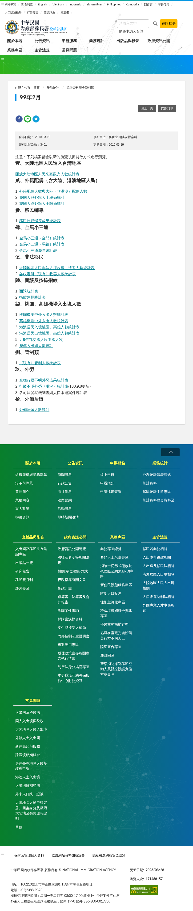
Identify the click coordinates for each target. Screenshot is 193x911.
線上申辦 (107, 475)
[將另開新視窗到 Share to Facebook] (19, 119)
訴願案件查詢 (68, 611)
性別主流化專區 (112, 602)
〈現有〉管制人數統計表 (40, 363)
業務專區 (14, 50)
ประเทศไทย (94, 4)
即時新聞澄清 (68, 517)
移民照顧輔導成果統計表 (40, 221)
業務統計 (96, 41)
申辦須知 (107, 483)
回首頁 (148, 4)
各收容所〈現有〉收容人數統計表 (47, 274)
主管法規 (42, 50)
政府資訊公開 (159, 41)
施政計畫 (65, 588)
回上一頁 (147, 108)
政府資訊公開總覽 (72, 549)
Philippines (114, 4)
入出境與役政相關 (157, 557)
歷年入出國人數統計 (36, 346)
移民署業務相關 (155, 549)
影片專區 (22, 588)
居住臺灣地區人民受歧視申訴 (31, 766)
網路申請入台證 (131, 31)
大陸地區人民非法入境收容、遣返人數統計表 (57, 268)
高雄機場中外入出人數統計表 (43, 321)
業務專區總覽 (110, 549)
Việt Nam (58, 4)
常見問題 (69, 50)
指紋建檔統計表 (32, 297)
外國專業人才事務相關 (158, 608)
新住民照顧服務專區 (116, 585)
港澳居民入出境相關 (158, 574)
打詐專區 (32, 12)
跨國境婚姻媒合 (27, 755)
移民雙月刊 (24, 580)
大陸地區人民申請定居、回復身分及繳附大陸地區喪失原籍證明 (31, 811)
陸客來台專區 (110, 647)
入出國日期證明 (27, 786)
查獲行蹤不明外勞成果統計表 (43, 380)
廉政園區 (107, 655)
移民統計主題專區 (157, 492)
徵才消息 (65, 492)
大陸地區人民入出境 (31, 729)
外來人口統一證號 (29, 794)
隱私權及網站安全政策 (108, 855)
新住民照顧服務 (27, 746)
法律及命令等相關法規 (73, 560)
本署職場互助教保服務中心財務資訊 (73, 678)
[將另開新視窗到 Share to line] (27, 119)
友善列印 (167, 108)
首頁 (36, 87)
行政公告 (65, 483)
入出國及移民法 (27, 712)
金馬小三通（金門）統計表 (41, 238)
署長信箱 (163, 4)
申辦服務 (69, 41)
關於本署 (14, 41)
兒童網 (64, 12)
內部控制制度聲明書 (73, 636)
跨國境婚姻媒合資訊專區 (116, 613)
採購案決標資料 (70, 619)
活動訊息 (65, 509)
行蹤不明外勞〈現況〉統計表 (43, 386)
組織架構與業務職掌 (31, 475)
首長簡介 (22, 492)
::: (2, 4)
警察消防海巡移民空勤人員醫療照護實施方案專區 (116, 669)
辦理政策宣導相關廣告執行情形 (73, 656)
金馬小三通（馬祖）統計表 (41, 244)
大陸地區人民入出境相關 (158, 585)
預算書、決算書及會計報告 (73, 599)
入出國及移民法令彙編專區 (31, 551)
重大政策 (22, 509)
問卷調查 (27, 4)
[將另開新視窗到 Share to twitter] (36, 119)
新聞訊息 (65, 475)
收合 (170, 452)
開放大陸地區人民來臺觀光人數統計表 (47, 174)
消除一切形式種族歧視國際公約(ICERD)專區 (116, 571)
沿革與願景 (24, 483)
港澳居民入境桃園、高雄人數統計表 (49, 327)
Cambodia (132, 4)
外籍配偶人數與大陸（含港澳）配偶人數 (53, 191)
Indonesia (75, 4)
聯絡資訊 (22, 517)
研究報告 (22, 571)
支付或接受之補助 (72, 628)
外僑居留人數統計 (34, 410)
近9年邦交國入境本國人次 (41, 340)
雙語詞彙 (49, 12)
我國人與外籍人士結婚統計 (41, 197)
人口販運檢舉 (13, 12)
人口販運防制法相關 (158, 597)
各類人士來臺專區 (114, 557)
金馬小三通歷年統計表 (38, 251)
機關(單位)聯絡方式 (73, 571)
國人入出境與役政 (29, 721)
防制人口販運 (110, 593)
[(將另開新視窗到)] (144, 890)
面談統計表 (28, 291)
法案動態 (65, 500)
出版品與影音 (128, 41)
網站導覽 (10, 4)
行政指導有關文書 (72, 580)
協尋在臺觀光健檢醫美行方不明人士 (116, 635)
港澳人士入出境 (27, 777)
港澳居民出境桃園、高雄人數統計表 (49, 333)
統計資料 (150, 483)
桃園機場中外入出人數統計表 (43, 315)
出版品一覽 (24, 563)
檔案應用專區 (68, 645)
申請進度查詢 (110, 492)
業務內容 (22, 500)
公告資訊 (42, 41)
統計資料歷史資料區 (80, 87)
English (42, 4)
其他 (18, 827)
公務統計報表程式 (157, 475)
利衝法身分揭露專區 (73, 667)
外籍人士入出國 (27, 738)
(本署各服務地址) (80, 884)
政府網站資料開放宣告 (68, 855)
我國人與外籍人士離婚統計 (41, 204)
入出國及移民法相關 (158, 566)
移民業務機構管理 (114, 624)
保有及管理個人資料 (29, 855)
